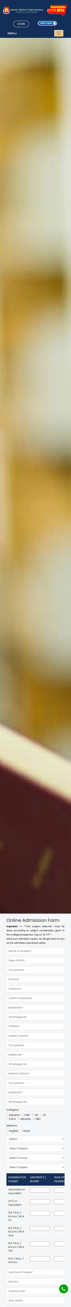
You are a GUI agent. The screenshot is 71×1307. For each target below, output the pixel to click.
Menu (12, 33)
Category (12, 1110)
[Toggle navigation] (58, 33)
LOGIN (21, 24)
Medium (11, 1125)
